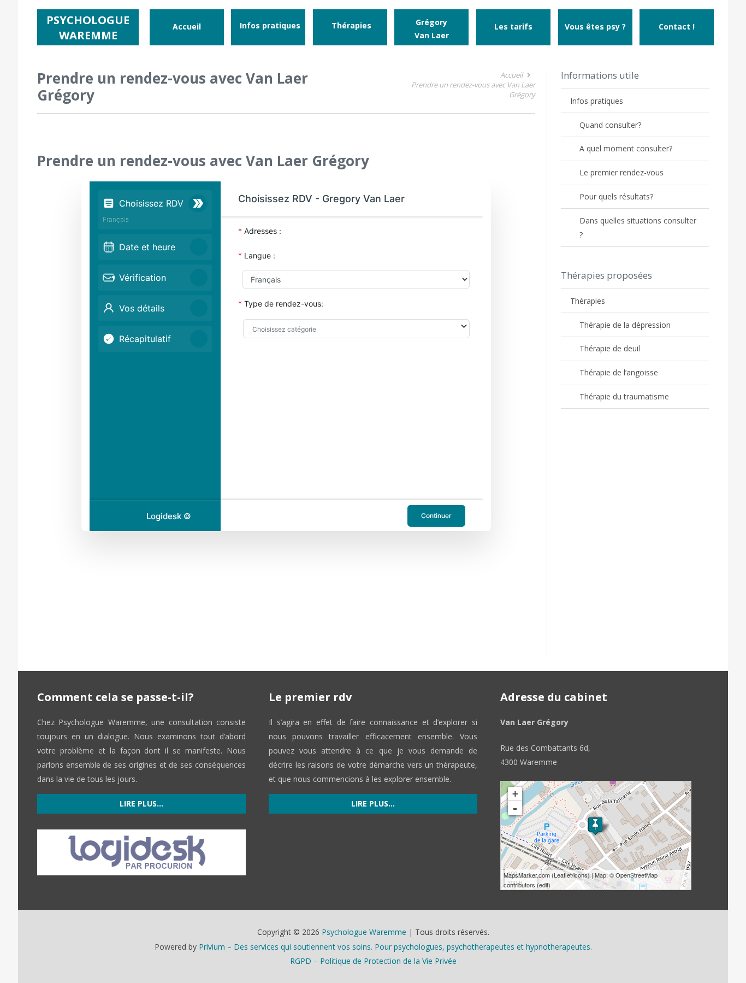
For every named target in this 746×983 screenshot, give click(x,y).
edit (543, 884)
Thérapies (587, 301)
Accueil (511, 75)
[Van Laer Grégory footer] (595, 826)
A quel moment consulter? (625, 148)
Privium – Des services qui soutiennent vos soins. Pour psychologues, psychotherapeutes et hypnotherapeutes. (395, 946)
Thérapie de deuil (609, 348)
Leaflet (563, 874)
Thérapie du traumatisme (624, 396)
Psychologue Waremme (364, 932)
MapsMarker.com (527, 874)
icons (580, 874)
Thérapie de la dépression (625, 325)
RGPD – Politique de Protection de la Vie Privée (373, 961)
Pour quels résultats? (616, 196)
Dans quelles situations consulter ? (637, 227)
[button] (305, 25)
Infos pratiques (596, 101)
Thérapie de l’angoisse (618, 372)
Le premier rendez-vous (621, 172)
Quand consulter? (610, 125)
